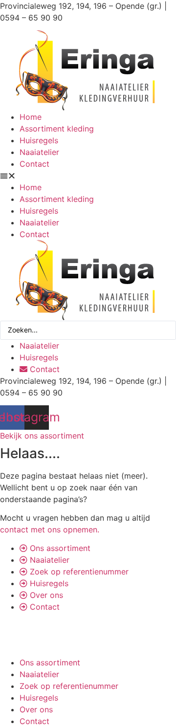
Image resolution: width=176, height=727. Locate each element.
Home (31, 117)
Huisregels (39, 140)
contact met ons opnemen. (49, 529)
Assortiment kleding (57, 128)
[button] (88, 175)
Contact (34, 164)
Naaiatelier (39, 152)
